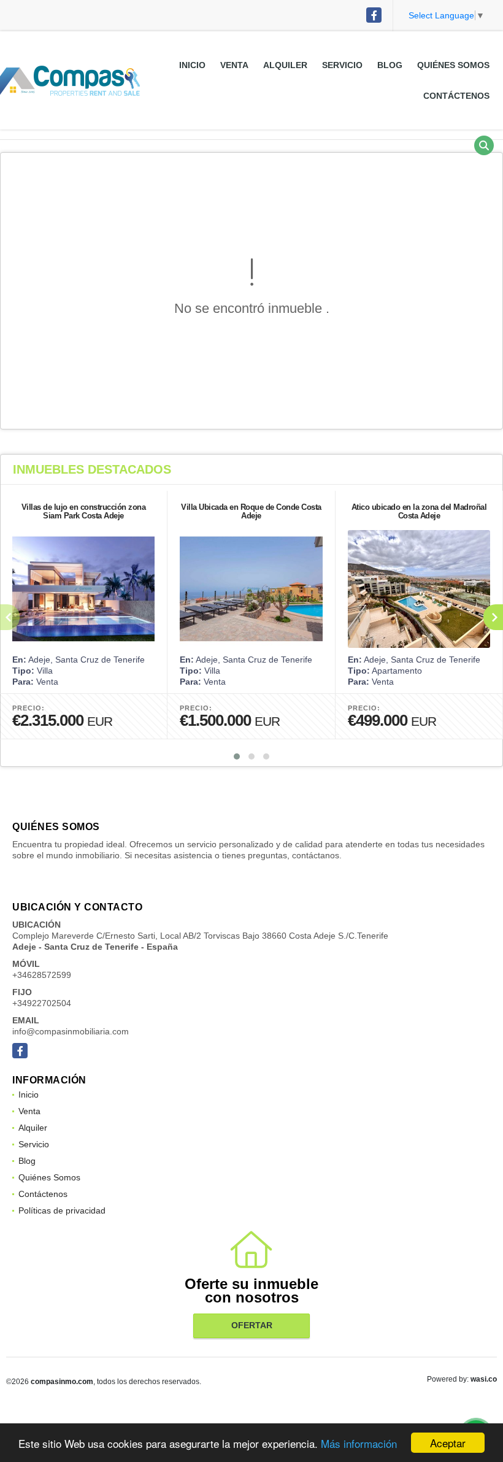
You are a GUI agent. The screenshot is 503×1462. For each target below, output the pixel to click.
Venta (234, 65)
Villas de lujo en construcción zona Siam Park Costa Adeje (83, 511)
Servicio (342, 65)
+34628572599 (41, 975)
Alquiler (285, 65)
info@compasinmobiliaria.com (70, 1031)
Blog (389, 65)
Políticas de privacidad (62, 1210)
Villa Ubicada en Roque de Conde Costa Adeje (251, 511)
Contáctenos (456, 96)
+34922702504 (41, 1003)
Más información (359, 1443)
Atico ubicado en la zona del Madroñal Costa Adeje (419, 511)
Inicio (192, 65)
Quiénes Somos (453, 65)
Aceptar (448, 1442)
